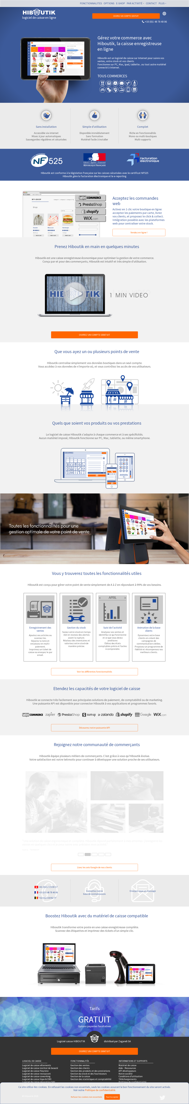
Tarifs (94, 1008)
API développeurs (127, 1070)
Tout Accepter (112, 1097)
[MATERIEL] (94, 985)
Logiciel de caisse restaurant (36, 1073)
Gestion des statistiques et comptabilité (90, 1079)
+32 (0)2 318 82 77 (47, 897)
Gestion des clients (80, 1068)
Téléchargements (128, 1079)
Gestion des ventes (79, 1065)
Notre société (125, 1073)
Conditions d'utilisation (130, 1076)
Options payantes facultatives (94, 1026)
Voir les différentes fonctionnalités (94, 671)
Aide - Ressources (127, 1068)
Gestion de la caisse (80, 1076)
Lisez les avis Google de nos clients (94, 867)
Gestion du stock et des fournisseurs (88, 1073)
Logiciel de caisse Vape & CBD (36, 1079)
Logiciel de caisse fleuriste (35, 1070)
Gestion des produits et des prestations (90, 1070)
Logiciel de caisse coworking (36, 1076)
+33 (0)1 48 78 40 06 (156, 21)
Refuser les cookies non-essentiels (86, 1097)
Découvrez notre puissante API (94, 727)
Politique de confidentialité (132, 1082)
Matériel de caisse (127, 1065)
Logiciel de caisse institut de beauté (40, 1068)
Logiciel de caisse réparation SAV (38, 1082)
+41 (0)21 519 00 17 (48, 886)
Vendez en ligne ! (139, 232)
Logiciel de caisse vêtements (36, 1065)
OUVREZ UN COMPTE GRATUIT (126, 16)
